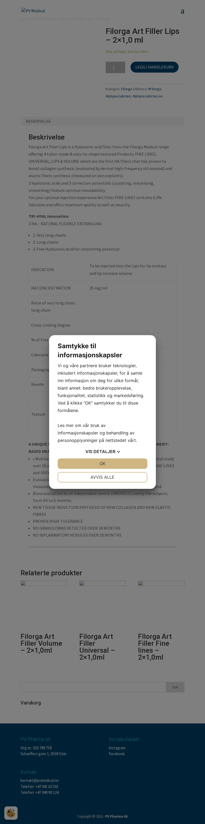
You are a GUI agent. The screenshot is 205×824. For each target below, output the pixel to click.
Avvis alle (102, 477)
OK (102, 463)
